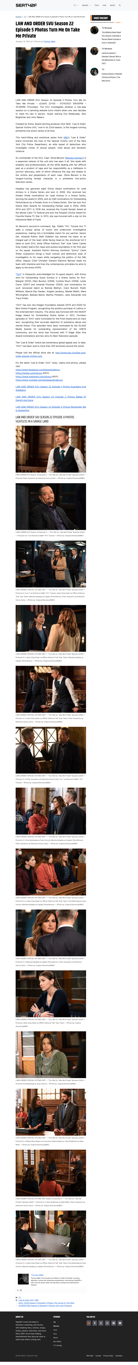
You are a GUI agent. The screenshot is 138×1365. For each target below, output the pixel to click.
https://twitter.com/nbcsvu (29, 373)
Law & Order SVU (26, 1300)
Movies (56, 1326)
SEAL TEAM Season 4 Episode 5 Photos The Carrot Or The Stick (46, 1303)
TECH (97, 5)
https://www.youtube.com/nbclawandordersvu (39, 380)
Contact (98, 1356)
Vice (55, 1334)
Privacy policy (108, 1356)
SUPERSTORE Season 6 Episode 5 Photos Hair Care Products (45, 1306)
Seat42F (19, 17)
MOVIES (85, 5)
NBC (66, 137)
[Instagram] (21, 1290)
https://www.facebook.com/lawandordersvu (38, 369)
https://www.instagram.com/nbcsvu (34, 376)
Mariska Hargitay (74, 158)
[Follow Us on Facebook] (95, 1323)
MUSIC (112, 5)
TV (75, 5)
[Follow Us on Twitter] (101, 1323)
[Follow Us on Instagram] (107, 1323)
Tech (55, 1330)
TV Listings (57, 1345)
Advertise (118, 1356)
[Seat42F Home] (89, 1323)
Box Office (57, 1341)
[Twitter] (18, 1290)
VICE (104, 5)
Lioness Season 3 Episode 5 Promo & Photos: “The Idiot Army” (112, 77)
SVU (18, 274)
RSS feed (89, 1356)
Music (55, 1338)
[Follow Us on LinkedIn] (113, 1323)
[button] (119, 5)
